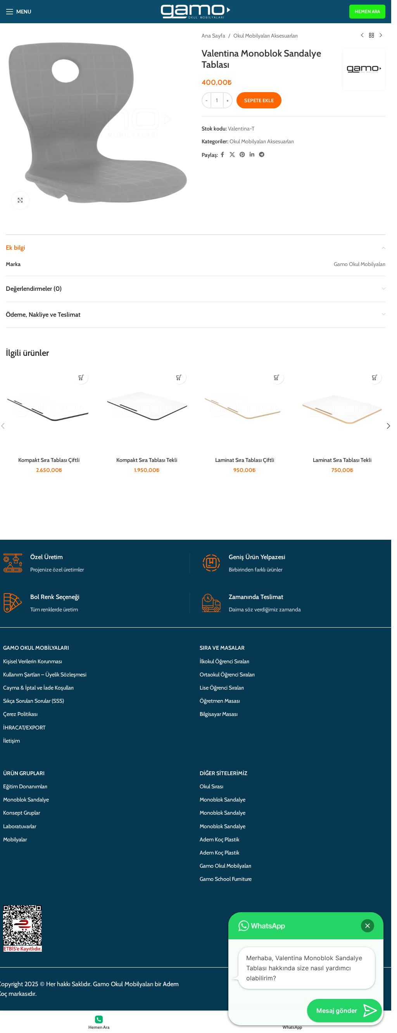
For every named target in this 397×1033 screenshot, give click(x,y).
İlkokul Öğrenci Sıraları (224, 661)
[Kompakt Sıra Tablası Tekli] (147, 410)
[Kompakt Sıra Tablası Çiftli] (49, 410)
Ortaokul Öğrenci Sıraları (227, 674)
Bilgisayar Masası (219, 713)
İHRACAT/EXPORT (24, 727)
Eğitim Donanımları (25, 786)
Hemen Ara (367, 11)
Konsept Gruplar (21, 812)
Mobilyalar (15, 839)
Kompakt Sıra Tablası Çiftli (48, 459)
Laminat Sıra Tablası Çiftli (244, 459)
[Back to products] (371, 35)
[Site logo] (195, 10)
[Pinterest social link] (242, 154)
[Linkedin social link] (252, 154)
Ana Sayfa (213, 35)
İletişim (11, 740)
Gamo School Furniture (226, 878)
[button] (81, 377)
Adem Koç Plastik (219, 839)
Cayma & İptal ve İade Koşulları (38, 687)
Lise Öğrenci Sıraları (222, 687)
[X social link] (232, 154)
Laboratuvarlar (19, 826)
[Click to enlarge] (20, 200)
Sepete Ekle (259, 100)
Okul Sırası (211, 786)
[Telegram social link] (262, 154)
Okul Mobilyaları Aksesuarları (265, 35)
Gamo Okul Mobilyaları (225, 865)
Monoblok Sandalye (26, 799)
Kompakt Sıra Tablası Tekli (146, 459)
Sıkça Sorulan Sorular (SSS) (33, 700)
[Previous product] (362, 35)
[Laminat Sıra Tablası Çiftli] (245, 410)
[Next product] (380, 35)
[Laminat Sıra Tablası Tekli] (342, 410)
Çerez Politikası (20, 713)
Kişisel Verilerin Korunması (32, 661)
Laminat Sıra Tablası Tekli (342, 459)
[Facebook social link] (222, 154)
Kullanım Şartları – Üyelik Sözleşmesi (44, 674)
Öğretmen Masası (220, 700)
